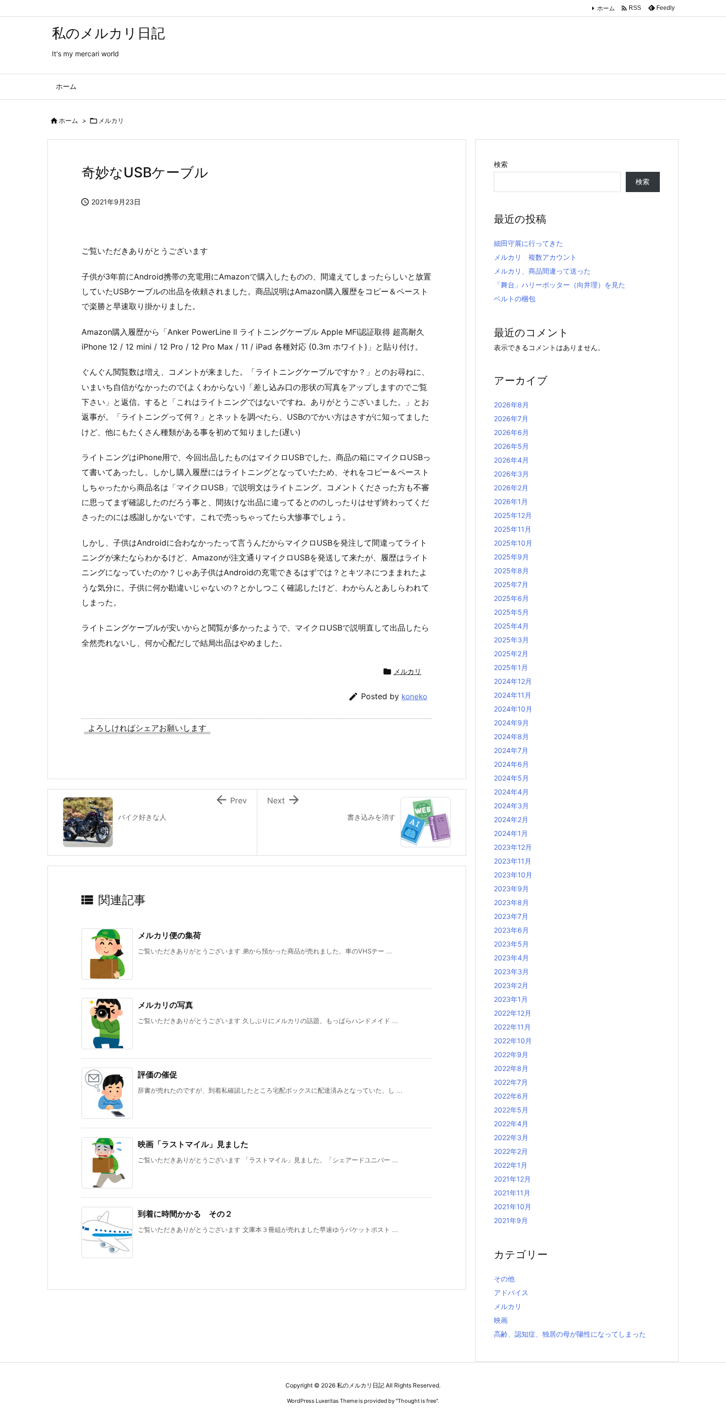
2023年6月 (511, 930)
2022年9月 (511, 1054)
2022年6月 (511, 1096)
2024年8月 (511, 736)
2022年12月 (512, 1013)
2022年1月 (510, 1165)
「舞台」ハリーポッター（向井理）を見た (559, 284)
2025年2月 (511, 653)
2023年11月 (512, 861)
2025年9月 (511, 557)
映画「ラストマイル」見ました (193, 1144)
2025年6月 (511, 598)
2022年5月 (511, 1110)
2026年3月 (511, 474)
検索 (501, 164)
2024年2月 (511, 819)
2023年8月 (511, 902)
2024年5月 (511, 778)
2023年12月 (513, 847)
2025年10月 (513, 543)
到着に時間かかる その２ (185, 1214)
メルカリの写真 (165, 1005)
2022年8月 (511, 1068)
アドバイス (511, 1292)
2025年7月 (511, 584)
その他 (504, 1278)
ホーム (606, 8)
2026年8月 (511, 404)
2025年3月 (511, 639)
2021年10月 (512, 1206)
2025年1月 (511, 667)
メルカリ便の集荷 (169, 935)
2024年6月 (511, 764)
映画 (501, 1320)
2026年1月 (511, 501)
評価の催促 (157, 1074)
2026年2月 (511, 487)
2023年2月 (511, 985)
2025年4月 (511, 626)
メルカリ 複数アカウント (535, 257)
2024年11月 (512, 695)
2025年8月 (511, 570)
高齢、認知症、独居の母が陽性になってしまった (570, 1334)
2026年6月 (511, 432)
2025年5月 (511, 612)
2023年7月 (511, 916)
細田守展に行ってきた (528, 243)
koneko (414, 696)
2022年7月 (511, 1082)
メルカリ (111, 120)
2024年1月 (511, 833)
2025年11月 (512, 529)
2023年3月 (511, 971)
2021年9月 (511, 1220)
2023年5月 (511, 944)
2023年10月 (513, 875)
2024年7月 (511, 750)
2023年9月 (511, 888)
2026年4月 (511, 460)
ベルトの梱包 (514, 298)
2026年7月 (511, 418)
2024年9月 (511, 722)
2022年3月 (511, 1137)
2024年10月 (513, 709)
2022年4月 (511, 1123)
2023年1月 (511, 999)
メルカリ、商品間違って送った (542, 271)
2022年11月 (512, 1027)
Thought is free (417, 1400)
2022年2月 (511, 1151)
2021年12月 (512, 1179)
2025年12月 (513, 515)
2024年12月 (513, 681)
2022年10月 (513, 1040)
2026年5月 (511, 446)
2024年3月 (511, 805)
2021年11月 (512, 1192)
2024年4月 (511, 792)
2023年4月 (511, 957)
